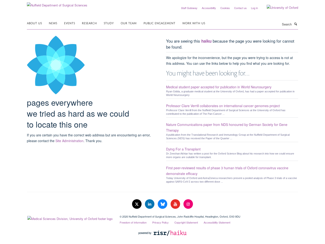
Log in (254, 8)
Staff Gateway (189, 8)
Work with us (193, 22)
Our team (129, 22)
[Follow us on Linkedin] (150, 204)
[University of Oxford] (279, 7)
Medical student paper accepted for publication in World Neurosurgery (218, 87)
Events (69, 22)
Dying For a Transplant (183, 149)
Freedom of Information (133, 222)
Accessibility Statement (217, 222)
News (53, 22)
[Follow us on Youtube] (176, 204)
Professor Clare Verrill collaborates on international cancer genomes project (223, 105)
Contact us (240, 8)
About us (34, 22)
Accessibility (209, 8)
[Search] (295, 23)
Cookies (225, 8)
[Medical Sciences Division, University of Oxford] (70, 218)
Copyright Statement (186, 222)
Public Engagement (159, 22)
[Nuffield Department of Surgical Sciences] (57, 3)
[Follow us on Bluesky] (163, 204)
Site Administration (69, 140)
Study (109, 22)
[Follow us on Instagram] (188, 204)
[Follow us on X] (137, 204)
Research (89, 22)
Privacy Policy (160, 222)
